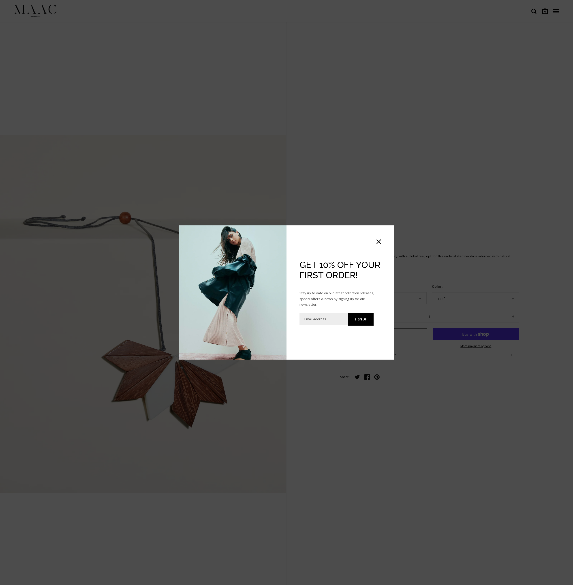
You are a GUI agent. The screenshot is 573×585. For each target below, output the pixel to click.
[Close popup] (379, 242)
